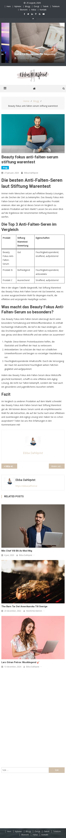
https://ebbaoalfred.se (26, 485)
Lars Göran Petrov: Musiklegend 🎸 (20, 662)
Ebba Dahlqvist (31, 172)
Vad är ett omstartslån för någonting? (27, 54)
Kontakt (43, 9)
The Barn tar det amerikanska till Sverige (24, 606)
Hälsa (33, 9)
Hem (9, 6)
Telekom (56, 6)
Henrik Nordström (34, 611)
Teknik (45, 6)
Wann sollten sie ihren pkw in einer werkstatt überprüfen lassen (58, 466)
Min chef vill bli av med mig (16, 550)
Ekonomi (23, 9)
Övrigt (36, 6)
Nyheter (17, 6)
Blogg (27, 6)
